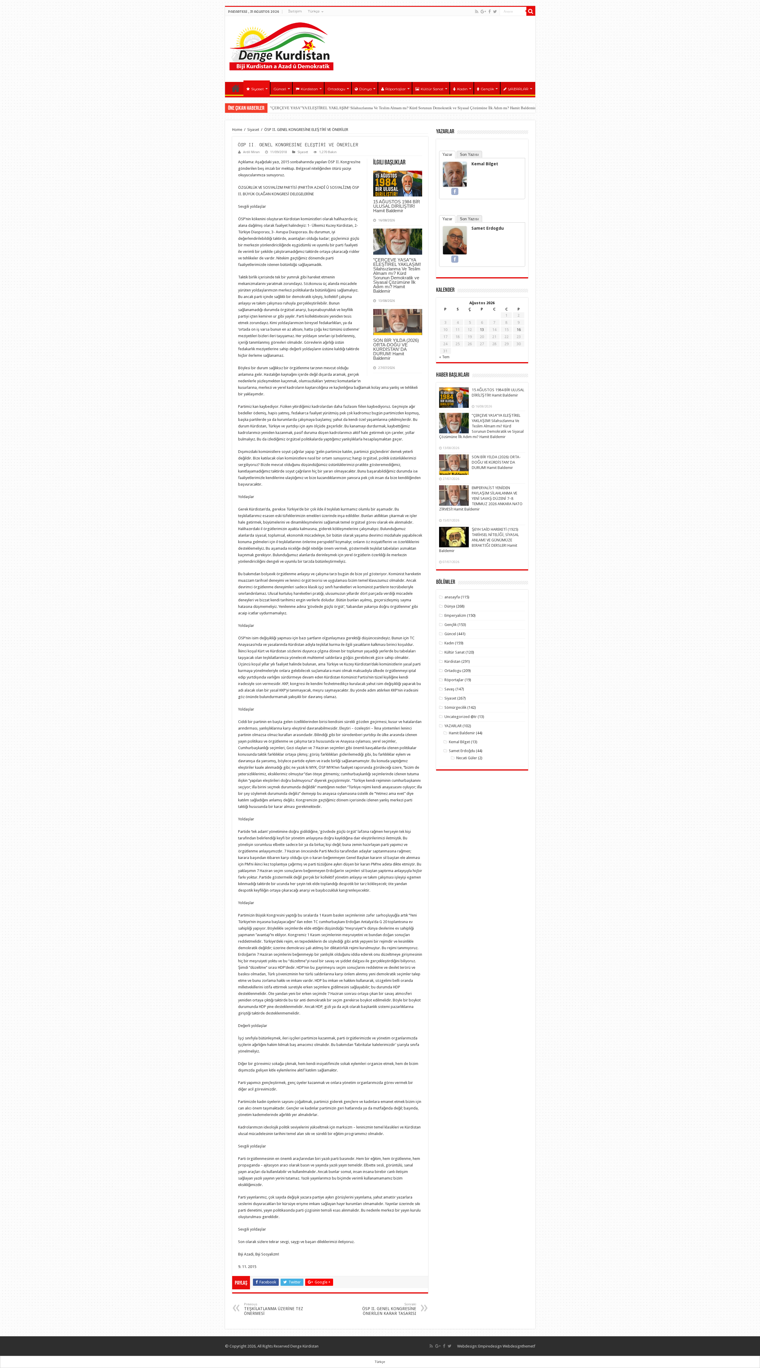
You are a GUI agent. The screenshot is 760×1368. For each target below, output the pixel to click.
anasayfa (452, 597)
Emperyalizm (455, 615)
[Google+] (483, 11)
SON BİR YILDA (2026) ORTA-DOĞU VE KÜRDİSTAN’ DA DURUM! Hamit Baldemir (396, 349)
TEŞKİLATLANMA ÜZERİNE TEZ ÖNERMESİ (273, 1309)
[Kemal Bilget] (455, 174)
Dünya (365, 89)
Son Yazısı (469, 154)
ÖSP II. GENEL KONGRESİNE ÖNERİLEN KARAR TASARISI (389, 1309)
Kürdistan (309, 89)
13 (482, 329)
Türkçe (314, 11)
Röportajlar (395, 89)
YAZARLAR (518, 89)
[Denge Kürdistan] (281, 45)
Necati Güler (466, 758)
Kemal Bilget (484, 163)
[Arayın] (530, 11)
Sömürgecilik (455, 707)
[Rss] (476, 11)
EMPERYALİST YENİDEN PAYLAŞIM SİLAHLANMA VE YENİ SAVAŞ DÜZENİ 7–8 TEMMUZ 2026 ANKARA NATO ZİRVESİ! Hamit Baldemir (480, 498)
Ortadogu (336, 89)
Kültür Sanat (432, 89)
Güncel (279, 89)
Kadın (462, 89)
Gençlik (487, 89)
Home (237, 129)
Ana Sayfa (235, 88)
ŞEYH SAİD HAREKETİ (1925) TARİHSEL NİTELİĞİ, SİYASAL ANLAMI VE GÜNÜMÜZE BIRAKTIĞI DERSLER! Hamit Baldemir (479, 540)
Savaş (449, 689)
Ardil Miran (251, 152)
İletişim (295, 11)
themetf (528, 1346)
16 (519, 329)
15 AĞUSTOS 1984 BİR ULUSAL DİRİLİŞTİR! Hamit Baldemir (396, 206)
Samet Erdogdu (487, 228)
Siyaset (257, 89)
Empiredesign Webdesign (500, 1346)
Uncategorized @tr (460, 716)
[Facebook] (489, 11)
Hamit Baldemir (462, 733)
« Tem (444, 357)
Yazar (447, 154)
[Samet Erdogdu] (455, 240)
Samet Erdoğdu (462, 751)
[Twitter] (495, 11)
